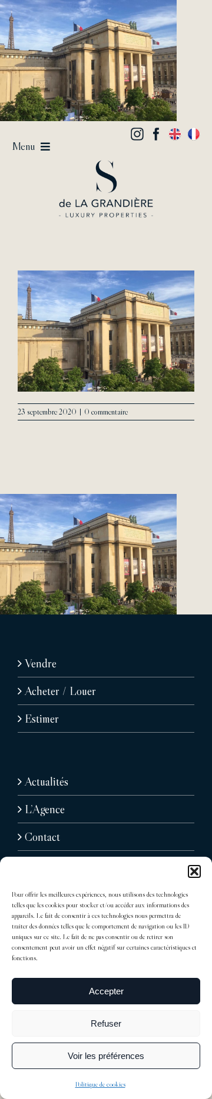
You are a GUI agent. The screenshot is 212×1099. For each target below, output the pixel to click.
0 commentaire (106, 411)
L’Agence (45, 809)
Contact (42, 837)
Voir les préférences (106, 1056)
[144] (106, 166)
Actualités (46, 781)
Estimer (42, 718)
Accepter (106, 991)
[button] (194, 871)
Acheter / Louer (60, 691)
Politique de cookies (100, 1084)
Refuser (106, 1023)
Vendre (41, 663)
